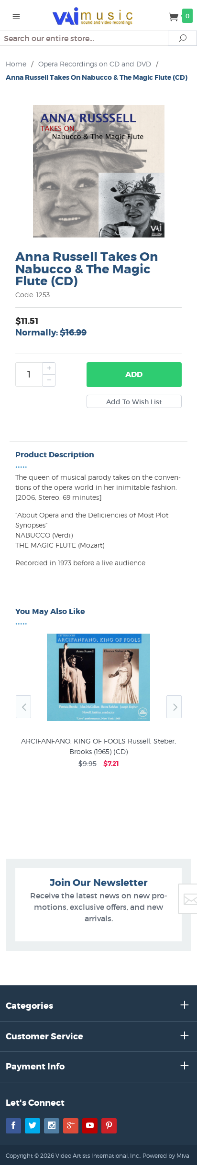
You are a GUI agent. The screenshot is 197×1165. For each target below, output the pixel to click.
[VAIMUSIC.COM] (99, 15)
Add (133, 374)
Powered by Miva (165, 1155)
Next (174, 706)
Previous (23, 706)
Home (16, 64)
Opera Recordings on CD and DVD (94, 64)
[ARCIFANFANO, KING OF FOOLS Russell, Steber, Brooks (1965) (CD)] (98, 721)
